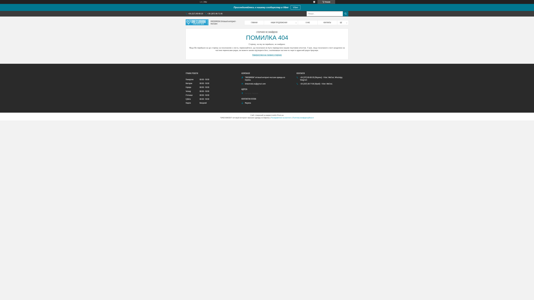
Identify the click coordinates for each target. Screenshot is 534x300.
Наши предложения (279, 23)
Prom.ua (280, 115)
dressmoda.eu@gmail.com (255, 84)
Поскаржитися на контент (281, 118)
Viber (295, 7)
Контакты (327, 23)
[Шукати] (345, 13)
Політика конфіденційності (303, 118)
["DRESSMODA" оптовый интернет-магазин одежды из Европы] (197, 22)
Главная (254, 23)
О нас (308, 23)
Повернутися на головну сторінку (267, 55)
